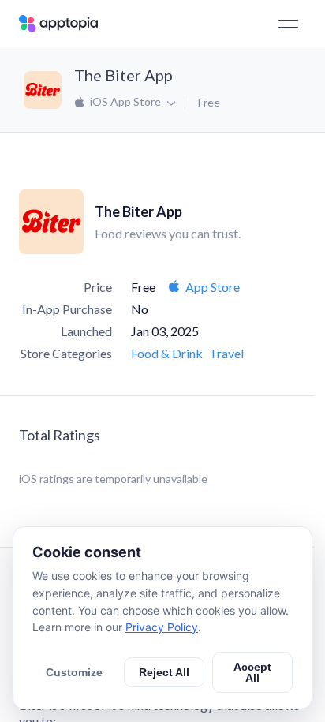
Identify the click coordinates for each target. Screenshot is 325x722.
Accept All (252, 672)
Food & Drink (167, 353)
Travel (226, 353)
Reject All (164, 672)
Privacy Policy (161, 627)
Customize (74, 672)
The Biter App (123, 74)
